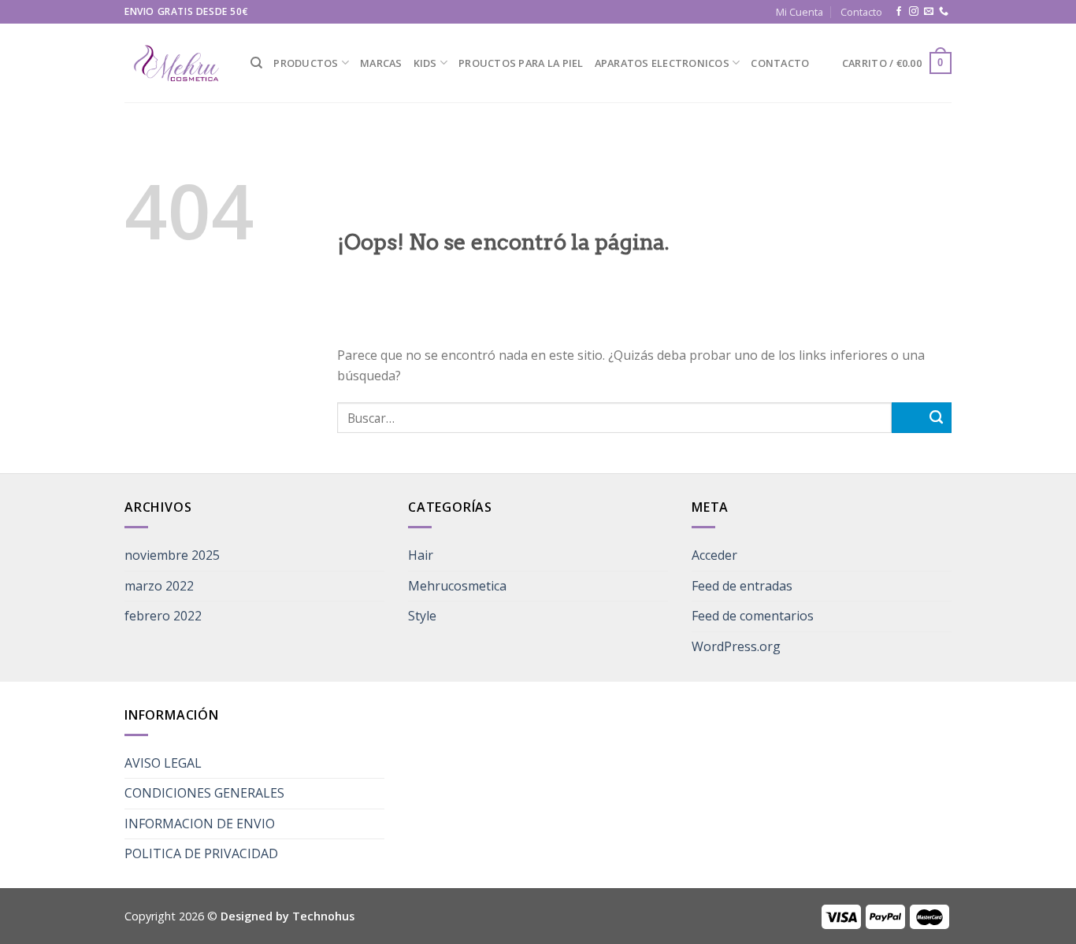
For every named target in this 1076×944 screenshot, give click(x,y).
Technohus (323, 916)
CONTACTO (780, 63)
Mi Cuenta (799, 12)
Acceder (714, 555)
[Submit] (922, 417)
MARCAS (381, 63)
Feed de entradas (742, 585)
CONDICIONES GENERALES (204, 792)
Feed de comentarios (753, 615)
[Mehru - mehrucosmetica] (175, 63)
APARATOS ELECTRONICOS (662, 63)
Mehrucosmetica (457, 585)
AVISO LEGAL (163, 763)
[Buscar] (256, 63)
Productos (305, 63)
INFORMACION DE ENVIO (199, 823)
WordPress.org (736, 646)
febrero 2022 (163, 615)
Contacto (861, 12)
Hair (420, 555)
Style (422, 615)
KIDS (425, 63)
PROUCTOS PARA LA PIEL (520, 63)
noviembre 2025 (172, 555)
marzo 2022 (159, 585)
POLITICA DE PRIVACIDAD (201, 853)
